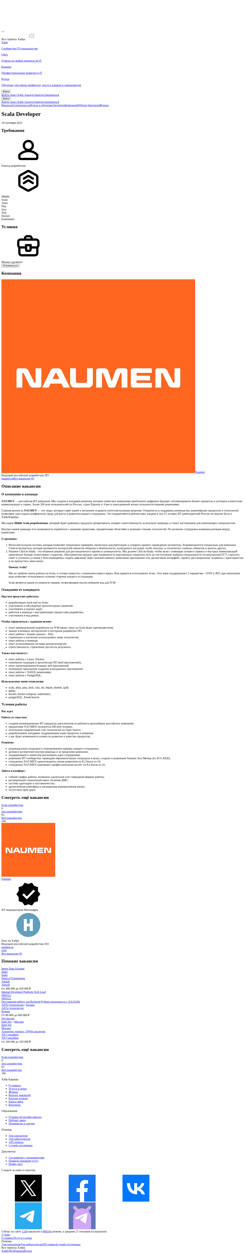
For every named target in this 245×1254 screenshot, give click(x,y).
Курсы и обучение (41, 105)
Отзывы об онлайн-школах (25, 1117)
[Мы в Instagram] (190, 1200)
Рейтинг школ (17, 1120)
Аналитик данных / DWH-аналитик (23, 1031)
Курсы (28, 1250)
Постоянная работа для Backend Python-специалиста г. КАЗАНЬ (40, 1001)
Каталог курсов (18, 1098)
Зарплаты (93, 105)
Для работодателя (19, 1138)
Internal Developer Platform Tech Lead (23, 992)
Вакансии (7, 105)
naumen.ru (7, 478)
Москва (19, 1021)
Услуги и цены (18, 1088)
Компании (71, 105)
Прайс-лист (16, 1164)
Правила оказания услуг (23, 1160)
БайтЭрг (6, 1021)
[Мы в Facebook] (82, 1200)
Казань (30, 1004)
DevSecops (7, 1018)
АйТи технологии (12, 1004)
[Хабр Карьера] (15, 35)
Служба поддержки (20, 1145)
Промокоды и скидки (22, 1123)
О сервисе (15, 1085)
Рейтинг (82, 105)
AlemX (5, 981)
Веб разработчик (11, 817)
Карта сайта (16, 1101)
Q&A (11, 1250)
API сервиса (16, 1142)
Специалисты (21, 105)
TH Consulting (9, 1034)
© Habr (5, 1234)
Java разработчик (11, 811)
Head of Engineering (13, 978)
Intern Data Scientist (12, 968)
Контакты (15, 1104)
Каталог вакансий (20, 1095)
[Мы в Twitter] (28, 1200)
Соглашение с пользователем (26, 1157)
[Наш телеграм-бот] (82, 1228)
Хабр (4, 1250)
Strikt (4, 971)
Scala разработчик (12, 805)
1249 (25, 1231)
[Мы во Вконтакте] (136, 1200)
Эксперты (59, 105)
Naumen (200, 472)
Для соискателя (18, 1135)
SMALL (6, 995)
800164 (47, 1231)
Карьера (19, 1250)
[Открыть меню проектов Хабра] (2, 31)
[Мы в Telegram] (28, 1228)
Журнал (104, 105)
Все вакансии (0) (23, 478)
